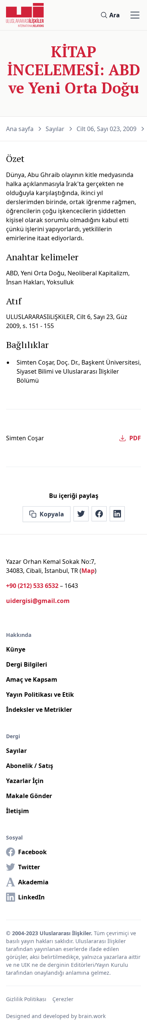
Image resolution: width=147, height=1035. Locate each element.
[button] (133, 15)
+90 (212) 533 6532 (32, 586)
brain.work (92, 1016)
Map (88, 570)
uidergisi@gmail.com (38, 601)
